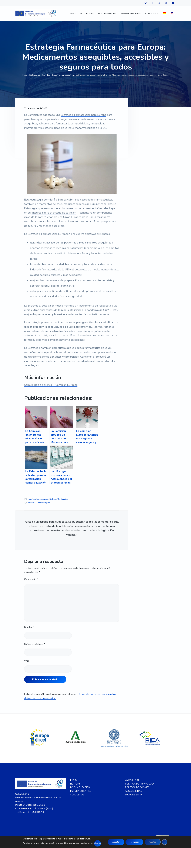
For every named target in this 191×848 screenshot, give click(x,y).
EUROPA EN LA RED (80, 790)
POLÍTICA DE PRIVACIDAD (139, 783)
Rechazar (134, 842)
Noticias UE (34, 75)
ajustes (97, 843)
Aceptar (116, 842)
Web (26, 660)
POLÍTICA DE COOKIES (137, 787)
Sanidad (46, 75)
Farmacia (32, 502)
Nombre (29, 627)
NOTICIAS (75, 783)
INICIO (73, 780)
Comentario (31, 579)
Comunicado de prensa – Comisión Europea (50, 385)
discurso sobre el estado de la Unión (53, 212)
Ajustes (152, 842)
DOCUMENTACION (80, 787)
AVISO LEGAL (132, 780)
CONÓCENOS (77, 794)
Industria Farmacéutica (63, 75)
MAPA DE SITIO (133, 794)
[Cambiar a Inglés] (172, 13)
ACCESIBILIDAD (133, 790)
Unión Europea (43, 502)
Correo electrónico (34, 644)
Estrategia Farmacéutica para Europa (83, 115)
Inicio (25, 75)
